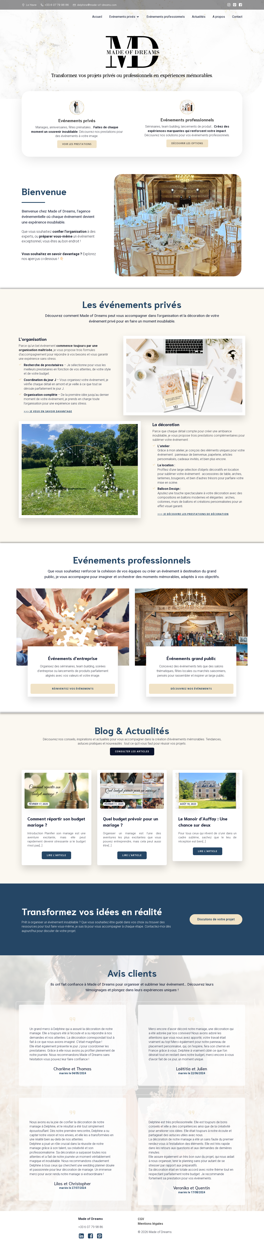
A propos (219, 17)
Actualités (198, 17)
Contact (237, 17)
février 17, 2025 (38, 804)
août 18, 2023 (188, 804)
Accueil (97, 17)
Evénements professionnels (165, 17)
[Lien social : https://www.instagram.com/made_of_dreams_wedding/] (228, 5)
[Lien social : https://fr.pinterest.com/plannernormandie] (234, 5)
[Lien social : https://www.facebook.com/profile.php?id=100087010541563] (239, 5)
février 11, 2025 (114, 804)
